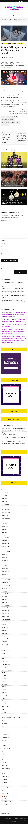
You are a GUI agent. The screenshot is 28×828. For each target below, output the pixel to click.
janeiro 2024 (5, 574)
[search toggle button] (26, 1)
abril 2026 (4, 498)
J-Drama (4, 712)
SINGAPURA (5, 762)
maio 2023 (4, 596)
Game (3, 701)
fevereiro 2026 (5, 504)
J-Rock (3, 715)
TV (2, 785)
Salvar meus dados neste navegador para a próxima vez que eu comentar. (12, 255)
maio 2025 (4, 529)
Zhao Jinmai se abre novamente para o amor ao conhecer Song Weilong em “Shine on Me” (13, 314)
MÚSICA (9, 163)
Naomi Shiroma (6, 56)
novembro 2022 (6, 613)
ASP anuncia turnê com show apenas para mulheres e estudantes (12, 166)
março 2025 (5, 535)
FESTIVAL (4, 692)
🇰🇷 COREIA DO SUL (7, 802)
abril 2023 (4, 599)
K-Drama (4, 723)
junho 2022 (5, 627)
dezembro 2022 (6, 610)
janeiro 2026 (5, 507)
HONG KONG (5, 706)
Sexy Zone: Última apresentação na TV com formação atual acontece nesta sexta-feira (13, 184)
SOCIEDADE (5, 765)
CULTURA (4, 675)
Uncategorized (5, 788)
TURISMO (4, 782)
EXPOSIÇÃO (5, 689)
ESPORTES (4, 681)
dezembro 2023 (6, 577)
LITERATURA (5, 734)
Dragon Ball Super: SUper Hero (8, 119)
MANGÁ (4, 743)
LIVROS (4, 740)
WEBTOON (5, 793)
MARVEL (4, 746)
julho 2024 (4, 557)
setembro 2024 (6, 552)
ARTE (3, 656)
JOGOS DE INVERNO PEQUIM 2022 (11, 717)
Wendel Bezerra (5, 125)
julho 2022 (4, 624)
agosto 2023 (5, 588)
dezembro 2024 (6, 543)
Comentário (4, 220)
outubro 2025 (5, 515)
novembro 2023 (6, 580)
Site (2, 247)
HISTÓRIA (4, 703)
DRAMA (4, 678)
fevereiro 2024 (5, 571)
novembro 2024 (6, 546)
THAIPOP (4, 779)
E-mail (3, 240)
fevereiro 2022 (5, 639)
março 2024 (5, 568)
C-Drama (4, 659)
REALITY (4, 757)
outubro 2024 (5, 549)
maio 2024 (4, 563)
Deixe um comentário (8, 57)
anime (3, 116)
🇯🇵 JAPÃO (19, 43)
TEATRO (4, 774)
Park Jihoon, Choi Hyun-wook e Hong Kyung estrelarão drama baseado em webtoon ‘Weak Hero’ (14, 340)
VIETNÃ (4, 790)
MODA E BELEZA (10, 200)
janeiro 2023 (5, 608)
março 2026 (5, 501)
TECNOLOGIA (5, 776)
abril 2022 (4, 633)
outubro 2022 (5, 616)
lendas (3, 732)
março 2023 (5, 602)
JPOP (3, 720)
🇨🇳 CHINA (4, 796)
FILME (14, 43)
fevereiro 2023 (5, 605)
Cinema (8, 116)
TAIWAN (4, 771)
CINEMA (9, 43)
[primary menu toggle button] (14, 15)
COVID (3, 673)
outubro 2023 (5, 582)
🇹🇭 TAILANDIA (5, 804)
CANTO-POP (5, 661)
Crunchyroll (14, 116)
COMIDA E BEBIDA (7, 670)
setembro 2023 (6, 585)
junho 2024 (5, 560)
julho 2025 (4, 524)
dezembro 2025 (6, 510)
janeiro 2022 (5, 641)
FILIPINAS (4, 695)
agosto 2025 (5, 521)
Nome (3, 234)
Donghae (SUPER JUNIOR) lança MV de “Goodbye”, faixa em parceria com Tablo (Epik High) (13, 301)
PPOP (3, 754)
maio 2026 (4, 495)
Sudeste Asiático (6, 768)
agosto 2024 (5, 554)
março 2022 (5, 636)
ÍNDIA (3, 709)
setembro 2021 (6, 644)
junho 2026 (5, 493)
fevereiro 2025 (5, 538)
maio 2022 (4, 630)
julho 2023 (4, 591)
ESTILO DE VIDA (6, 684)
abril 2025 (4, 532)
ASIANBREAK (15, 818)
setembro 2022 (6, 619)
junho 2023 (5, 594)
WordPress (13, 821)
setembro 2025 (6, 518)
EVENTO (4, 163)
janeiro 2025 (5, 540)
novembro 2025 (6, 512)
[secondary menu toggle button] (1, 1)
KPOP (3, 726)
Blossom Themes (14, 820)
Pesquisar (3, 269)
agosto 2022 (5, 622)
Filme (18, 122)
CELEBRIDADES (6, 664)
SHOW (3, 760)
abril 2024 (4, 566)
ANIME (3, 43)
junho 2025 (5, 526)
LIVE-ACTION (5, 737)
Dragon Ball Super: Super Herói (8, 122)
